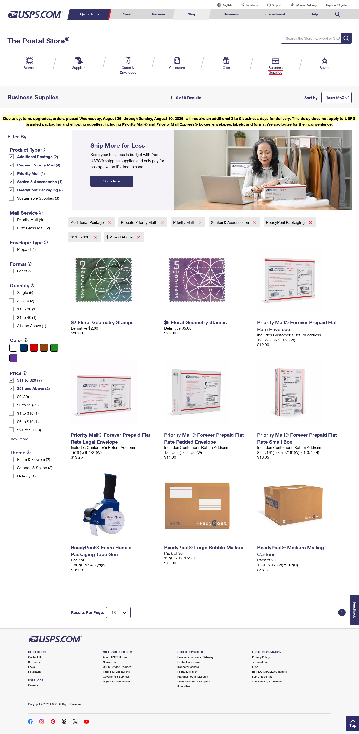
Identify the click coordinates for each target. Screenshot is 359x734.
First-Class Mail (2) (33, 228)
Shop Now (78, 131)
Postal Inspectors (188, 661)
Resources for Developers (193, 681)
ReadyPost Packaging (286, 222)
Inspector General (188, 666)
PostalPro (183, 686)
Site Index (34, 661)
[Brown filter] (44, 348)
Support (276, 5)
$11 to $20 (80, 237)
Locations (252, 5)
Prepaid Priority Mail (139, 222)
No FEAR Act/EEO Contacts (269, 671)
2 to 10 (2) (25, 300)
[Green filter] (54, 348)
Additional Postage (88, 222)
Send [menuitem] (127, 14)
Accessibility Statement (267, 681)
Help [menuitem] (314, 14)
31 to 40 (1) (26, 317)
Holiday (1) (26, 476)
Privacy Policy (261, 657)
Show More (18, 438)
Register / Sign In (336, 5)
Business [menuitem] (231, 14)
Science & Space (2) (34, 467)
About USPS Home (115, 657)
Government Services (116, 676)
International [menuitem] (274, 14)
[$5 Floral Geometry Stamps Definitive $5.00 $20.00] (208, 280)
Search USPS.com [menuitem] (337, 14)
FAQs (31, 666)
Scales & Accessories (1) (40, 181)
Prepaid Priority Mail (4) (38, 165)
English (222, 5)
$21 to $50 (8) (29, 429)
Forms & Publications (116, 671)
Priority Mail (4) (31, 173)
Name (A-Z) (334, 97)
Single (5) (25, 292)
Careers (33, 685)
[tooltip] (43, 150)
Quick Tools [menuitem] (90, 14)
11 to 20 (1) (26, 309)
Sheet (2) (24, 271)
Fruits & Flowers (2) (33, 459)
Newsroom (110, 661)
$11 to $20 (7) (29, 380)
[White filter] (13, 348)
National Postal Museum (192, 676)
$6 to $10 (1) (28, 421)
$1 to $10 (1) (28, 413)
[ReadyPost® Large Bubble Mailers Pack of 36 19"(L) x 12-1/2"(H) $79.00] (208, 505)
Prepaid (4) (26, 249)
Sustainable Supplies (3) (38, 198)
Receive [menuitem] (158, 14)
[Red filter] (34, 348)
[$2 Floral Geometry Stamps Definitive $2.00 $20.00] (115, 280)
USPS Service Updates (117, 666)
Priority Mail (184, 222)
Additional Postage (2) (37, 156)
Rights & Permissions (116, 681)
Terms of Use (260, 661)
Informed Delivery (306, 5)
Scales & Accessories (230, 222)
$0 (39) (23, 396)
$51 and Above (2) (33, 388)
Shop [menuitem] (192, 14)
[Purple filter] (13, 358)
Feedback (34, 671)
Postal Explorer (187, 671)
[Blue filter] (24, 348)
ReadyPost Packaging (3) (40, 189)
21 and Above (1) (31, 325)
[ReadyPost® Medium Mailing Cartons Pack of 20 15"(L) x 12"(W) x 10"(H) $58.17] (301, 505)
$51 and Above (120, 237)
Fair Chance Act (262, 676)
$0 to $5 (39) (28, 405)
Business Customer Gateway (195, 657)
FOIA (255, 666)
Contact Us (35, 657)
